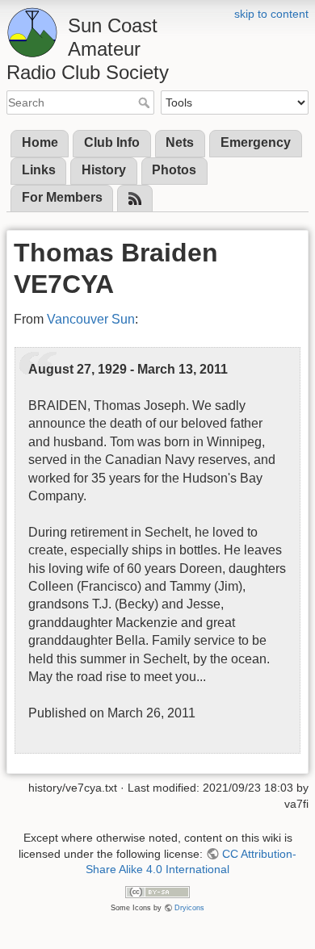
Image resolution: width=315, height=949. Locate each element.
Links (39, 170)
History (104, 170)
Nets (180, 142)
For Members (62, 197)
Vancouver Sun (91, 319)
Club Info (112, 142)
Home (40, 142)
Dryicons (189, 908)
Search (145, 102)
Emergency (255, 142)
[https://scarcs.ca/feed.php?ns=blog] (135, 199)
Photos (174, 170)
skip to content (271, 13)
